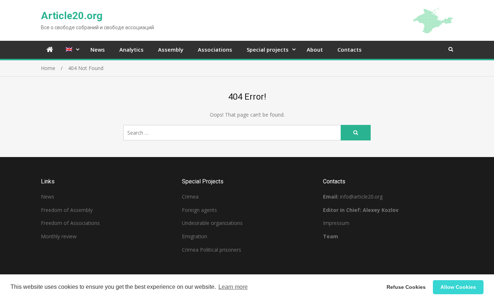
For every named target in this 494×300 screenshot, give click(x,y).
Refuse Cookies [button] (406, 287)
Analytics (131, 49)
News (97, 49)
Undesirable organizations (212, 222)
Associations (215, 49)
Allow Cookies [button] (458, 287)
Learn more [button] (233, 287)
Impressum (336, 222)
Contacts (349, 49)
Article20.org (71, 16)
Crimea (190, 196)
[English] (71, 49)
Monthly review (59, 236)
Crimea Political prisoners (211, 249)
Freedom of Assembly (67, 209)
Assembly (170, 49)
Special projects (268, 49)
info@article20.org (361, 196)
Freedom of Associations (70, 222)
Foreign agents (199, 209)
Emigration (194, 236)
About (315, 49)
